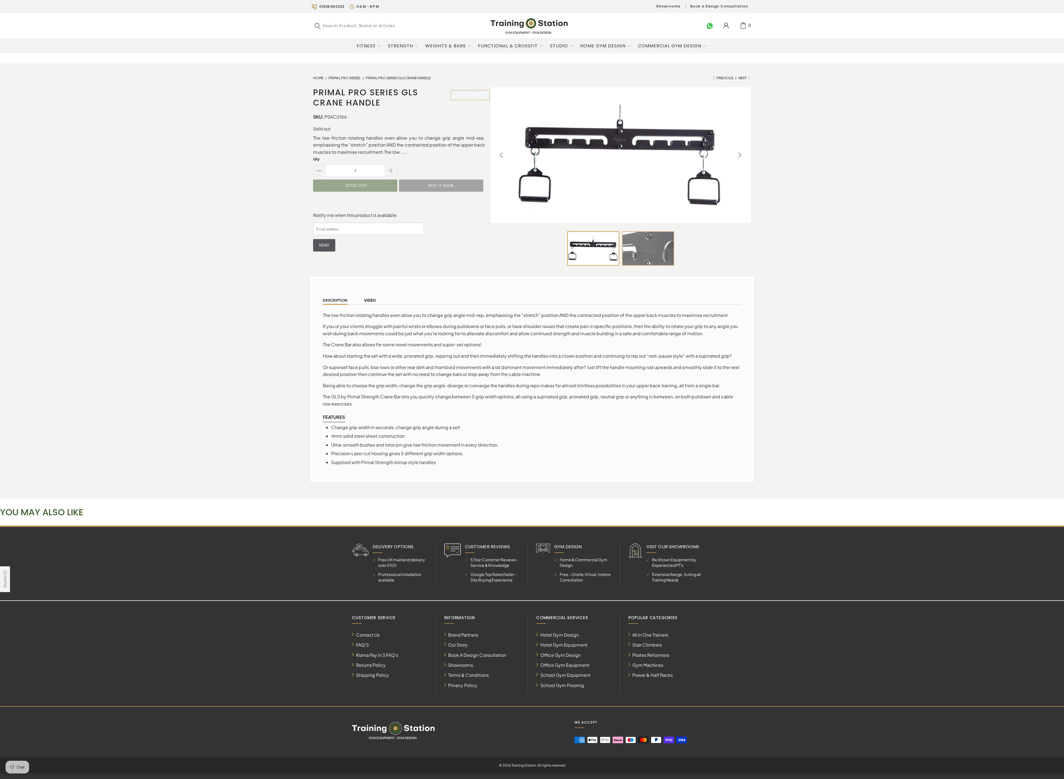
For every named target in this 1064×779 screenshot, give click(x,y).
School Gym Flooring (562, 685)
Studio (559, 46)
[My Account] (726, 25)
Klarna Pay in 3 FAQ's (377, 655)
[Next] (739, 155)
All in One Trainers (650, 635)
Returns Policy (371, 665)
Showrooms (668, 6)
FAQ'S (362, 645)
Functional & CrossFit (508, 46)
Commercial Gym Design (670, 46)
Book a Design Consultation (719, 6)
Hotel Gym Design (559, 635)
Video (370, 300)
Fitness (366, 46)
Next (742, 78)
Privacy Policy (462, 685)
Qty (316, 159)
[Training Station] (529, 25)
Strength (400, 46)
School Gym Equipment (565, 675)
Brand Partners (463, 635)
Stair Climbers (647, 645)
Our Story (458, 645)
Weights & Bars (445, 46)
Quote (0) (4, 579)
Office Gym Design (560, 655)
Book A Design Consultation (477, 655)
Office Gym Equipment (564, 665)
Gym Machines (647, 665)
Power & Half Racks (652, 675)
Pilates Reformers (650, 655)
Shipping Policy (372, 675)
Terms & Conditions (468, 675)
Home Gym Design (603, 46)
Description (335, 300)
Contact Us (368, 635)
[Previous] (501, 155)
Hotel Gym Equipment (563, 645)
